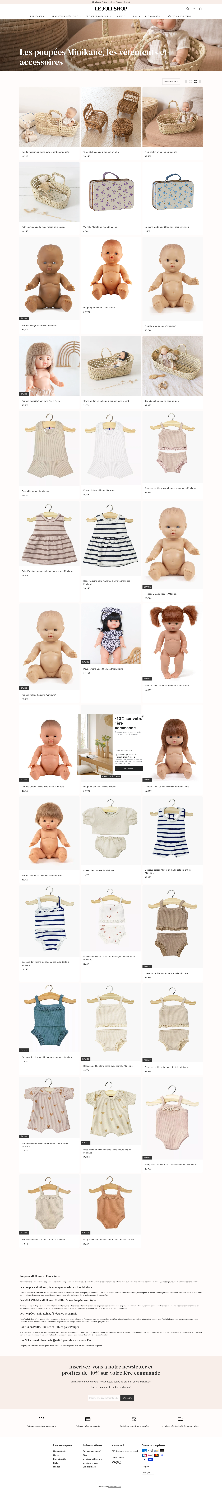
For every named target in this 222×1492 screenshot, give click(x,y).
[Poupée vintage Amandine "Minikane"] (49, 285)
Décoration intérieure (65, 16)
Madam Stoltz (59, 1451)
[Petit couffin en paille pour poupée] (172, 123)
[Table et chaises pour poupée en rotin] (111, 123)
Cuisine (121, 16)
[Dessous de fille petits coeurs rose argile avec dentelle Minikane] (111, 933)
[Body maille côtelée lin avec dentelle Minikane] (49, 1211)
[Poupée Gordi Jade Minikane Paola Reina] (111, 653)
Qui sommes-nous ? (92, 1451)
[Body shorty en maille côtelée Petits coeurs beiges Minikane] (111, 1125)
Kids (135, 16)
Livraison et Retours (92, 1459)
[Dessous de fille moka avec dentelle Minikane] (172, 933)
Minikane (57, 1467)
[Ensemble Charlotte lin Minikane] (111, 840)
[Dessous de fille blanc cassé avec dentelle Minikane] (111, 1029)
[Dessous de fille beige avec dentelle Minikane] (172, 1029)
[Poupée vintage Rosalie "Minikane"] (172, 551)
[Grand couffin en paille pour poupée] (172, 372)
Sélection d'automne (180, 16)
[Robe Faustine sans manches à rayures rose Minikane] (49, 551)
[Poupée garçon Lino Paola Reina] (111, 285)
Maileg (56, 1455)
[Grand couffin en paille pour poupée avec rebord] (111, 372)
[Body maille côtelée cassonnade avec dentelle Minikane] (111, 1211)
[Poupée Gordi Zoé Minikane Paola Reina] (49, 372)
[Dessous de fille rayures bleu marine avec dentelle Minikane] (49, 933)
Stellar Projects (114, 1487)
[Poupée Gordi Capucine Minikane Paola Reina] (172, 750)
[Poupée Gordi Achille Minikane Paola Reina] (49, 840)
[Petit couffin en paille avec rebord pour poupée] (49, 198)
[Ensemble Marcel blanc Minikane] (111, 455)
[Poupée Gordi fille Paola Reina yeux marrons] (49, 750)
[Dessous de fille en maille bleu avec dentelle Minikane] (49, 1029)
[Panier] (200, 8)
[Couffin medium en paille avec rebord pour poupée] (49, 123)
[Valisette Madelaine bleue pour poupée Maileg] (172, 198)
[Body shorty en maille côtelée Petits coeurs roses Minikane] (49, 1125)
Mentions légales (90, 1463)
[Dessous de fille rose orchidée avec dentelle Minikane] (172, 455)
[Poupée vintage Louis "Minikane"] (172, 285)
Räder (56, 1463)
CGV (85, 1455)
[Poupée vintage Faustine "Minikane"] (49, 653)
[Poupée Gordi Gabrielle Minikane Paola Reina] (172, 653)
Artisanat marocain (97, 16)
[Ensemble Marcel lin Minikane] (49, 455)
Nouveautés (37, 16)
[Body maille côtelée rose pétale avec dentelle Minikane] (172, 1125)
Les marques (153, 16)
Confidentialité (89, 1467)
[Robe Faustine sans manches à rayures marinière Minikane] (111, 551)
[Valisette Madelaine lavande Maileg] (111, 198)
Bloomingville (59, 1459)
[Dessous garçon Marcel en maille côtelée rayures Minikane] (172, 840)
